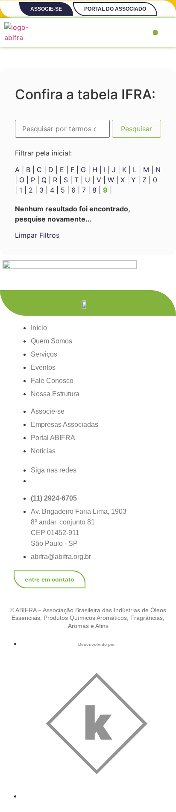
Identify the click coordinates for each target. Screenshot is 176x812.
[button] (155, 32)
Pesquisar (136, 128)
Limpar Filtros (37, 235)
